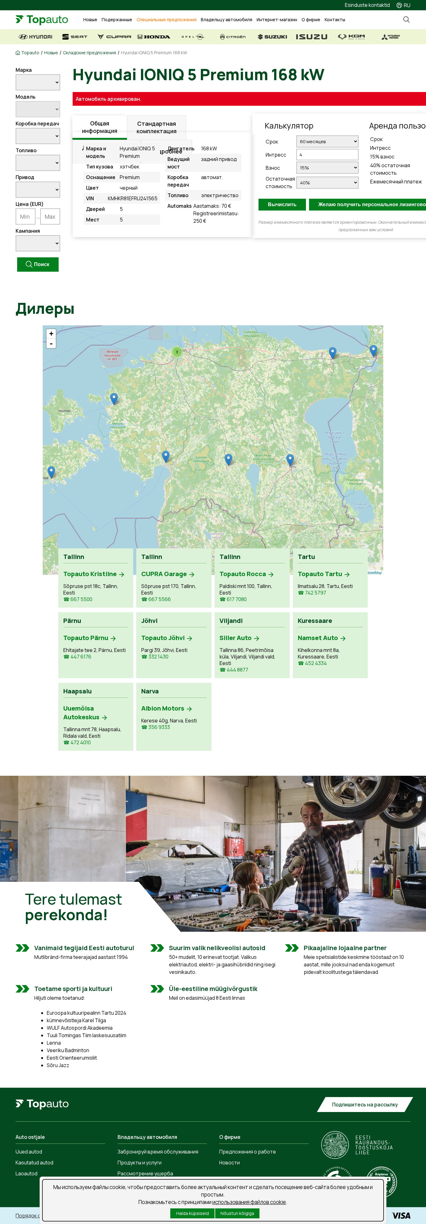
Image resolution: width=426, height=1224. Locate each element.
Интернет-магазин (277, 19)
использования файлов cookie (249, 1202)
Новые (90, 19)
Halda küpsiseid (192, 1213)
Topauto (30, 52)
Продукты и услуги (140, 1162)
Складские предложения (89, 52)
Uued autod (29, 1152)
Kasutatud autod (34, 1162)
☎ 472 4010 (77, 742)
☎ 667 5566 (156, 599)
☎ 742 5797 (312, 593)
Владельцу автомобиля (226, 19)
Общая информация (99, 126)
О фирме (311, 19)
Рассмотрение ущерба (145, 1173)
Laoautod (26, 1173)
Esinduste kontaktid (367, 5)
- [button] (51, 343)
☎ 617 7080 (233, 599)
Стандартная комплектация (157, 127)
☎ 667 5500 (77, 599)
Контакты (335, 19)
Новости (229, 1162)
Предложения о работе (247, 1152)
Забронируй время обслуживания (158, 1152)
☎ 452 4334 (312, 663)
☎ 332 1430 (154, 656)
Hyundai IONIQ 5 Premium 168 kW (154, 52)
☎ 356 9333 (155, 727)
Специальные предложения (166, 19)
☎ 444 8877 (234, 670)
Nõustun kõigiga (237, 1213)
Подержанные (117, 19)
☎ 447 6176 (77, 656)
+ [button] (51, 334)
